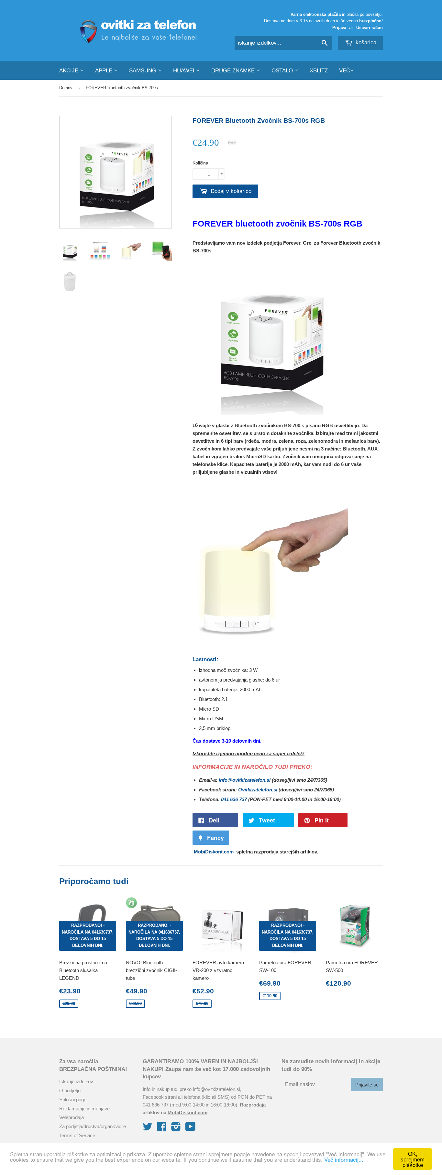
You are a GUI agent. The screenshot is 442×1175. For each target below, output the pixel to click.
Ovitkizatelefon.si (257, 789)
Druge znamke (233, 71)
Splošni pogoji (73, 1099)
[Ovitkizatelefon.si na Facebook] (162, 1128)
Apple (104, 71)
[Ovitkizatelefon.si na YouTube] (190, 1128)
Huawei (184, 71)
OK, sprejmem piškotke (413, 1159)
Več (344, 71)
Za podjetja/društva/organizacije (92, 1126)
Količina (200, 162)
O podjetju (70, 1090)
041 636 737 (234, 799)
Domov (65, 87)
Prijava (339, 27)
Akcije (69, 71)
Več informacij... (343, 1159)
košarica (365, 42)
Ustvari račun (369, 27)
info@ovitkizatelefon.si (245, 780)
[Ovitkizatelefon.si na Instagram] (176, 1128)
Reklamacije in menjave (84, 1108)
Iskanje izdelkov (76, 1081)
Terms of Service (77, 1135)
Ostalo (282, 71)
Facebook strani (160, 1097)
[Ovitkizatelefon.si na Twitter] (147, 1128)
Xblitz (319, 71)
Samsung (143, 71)
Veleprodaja (71, 1117)
